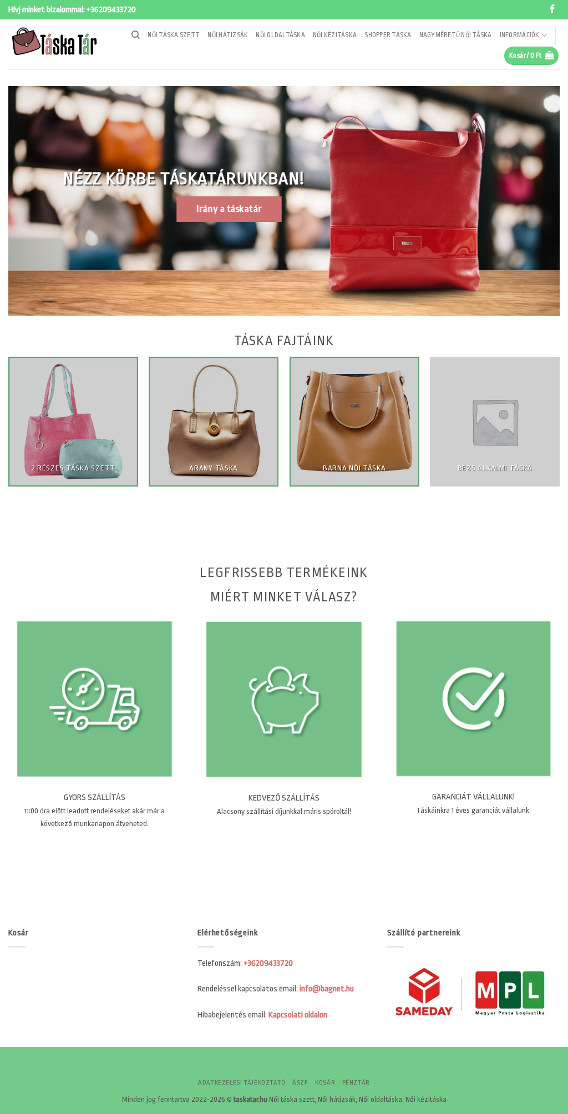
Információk (520, 35)
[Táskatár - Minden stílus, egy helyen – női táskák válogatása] (57, 44)
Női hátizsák (227, 35)
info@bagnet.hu (327, 989)
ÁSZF (300, 1082)
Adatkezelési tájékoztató (242, 1082)
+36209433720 (111, 9)
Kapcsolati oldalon (297, 1015)
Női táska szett (174, 35)
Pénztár (356, 1082)
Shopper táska (387, 35)
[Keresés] (135, 34)
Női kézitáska (335, 35)
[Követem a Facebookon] (552, 9)
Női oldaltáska (280, 35)
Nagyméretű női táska (455, 35)
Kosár (325, 1082)
